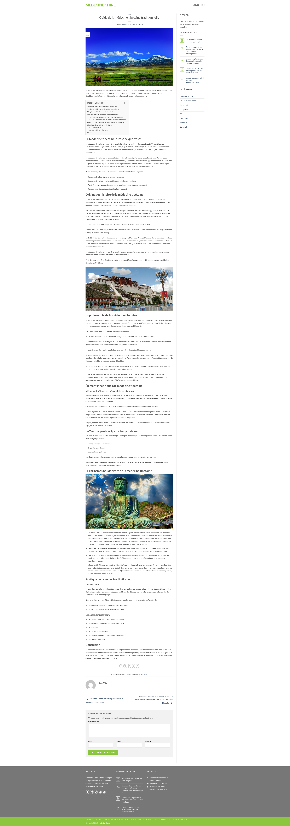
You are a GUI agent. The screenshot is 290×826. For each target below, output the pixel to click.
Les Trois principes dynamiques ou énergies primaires (109, 120)
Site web (148, 741)
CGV (95, 819)
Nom (90, 741)
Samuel (140, 24)
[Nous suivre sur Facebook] (87, 792)
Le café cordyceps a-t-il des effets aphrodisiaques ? (195, 80)
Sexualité (183, 122)
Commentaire (93, 722)
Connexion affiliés (179, 819)
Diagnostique (96, 127)
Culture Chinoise (186, 96)
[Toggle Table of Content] (123, 103)
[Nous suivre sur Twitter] (96, 792)
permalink (144, 674)
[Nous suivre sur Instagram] (92, 792)
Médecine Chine (101, 5)
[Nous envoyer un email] (100, 792)
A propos (89, 819)
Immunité (184, 105)
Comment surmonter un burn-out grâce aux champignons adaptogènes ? (194, 50)
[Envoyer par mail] (129, 666)
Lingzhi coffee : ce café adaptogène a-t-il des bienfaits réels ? (194, 70)
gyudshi (153, 210)
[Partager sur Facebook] (121, 666)
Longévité (184, 109)
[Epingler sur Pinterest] (133, 666)
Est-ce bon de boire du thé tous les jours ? (194, 41)
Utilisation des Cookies (126, 819)
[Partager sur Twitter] (125, 666)
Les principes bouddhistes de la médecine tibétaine (106, 122)
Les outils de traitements (100, 130)
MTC (129, 14)
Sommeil (183, 127)
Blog (202, 5)
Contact (156, 819)
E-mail (119, 741)
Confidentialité (109, 819)
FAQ (100, 819)
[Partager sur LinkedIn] (137, 666)
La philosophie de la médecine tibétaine (102, 112)
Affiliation (165, 819)
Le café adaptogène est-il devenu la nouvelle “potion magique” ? (195, 61)
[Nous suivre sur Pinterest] (104, 792)
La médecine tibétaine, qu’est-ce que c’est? (103, 106)
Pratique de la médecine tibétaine (100, 125)
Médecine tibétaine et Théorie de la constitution (107, 117)
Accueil (196, 5)
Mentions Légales (145, 819)
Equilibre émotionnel (188, 101)
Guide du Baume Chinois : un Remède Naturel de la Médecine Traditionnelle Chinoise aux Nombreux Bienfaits (153, 700)
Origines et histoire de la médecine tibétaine (104, 109)
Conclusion (92, 133)
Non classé (184, 118)
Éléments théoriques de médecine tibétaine (103, 115)
